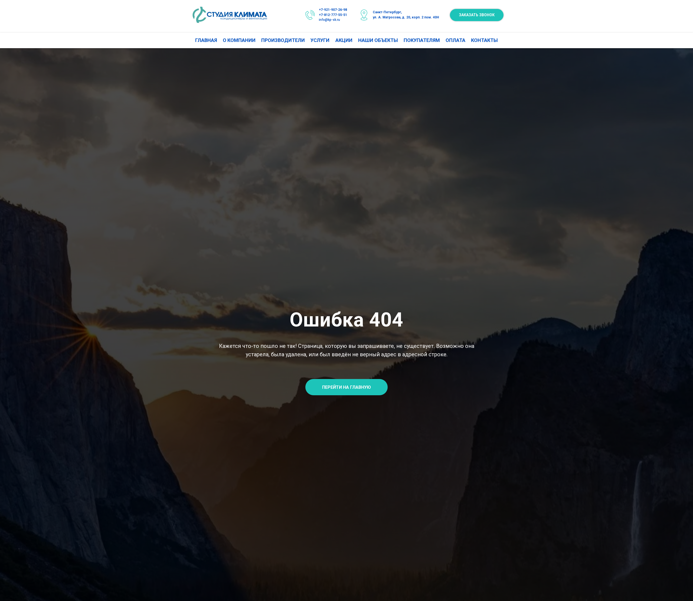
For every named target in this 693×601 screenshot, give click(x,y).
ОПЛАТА (455, 40)
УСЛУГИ (319, 40)
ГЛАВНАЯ (206, 40)
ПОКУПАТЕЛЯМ (422, 40)
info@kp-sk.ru (329, 20)
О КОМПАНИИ (239, 40)
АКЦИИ (343, 40)
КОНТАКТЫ (484, 40)
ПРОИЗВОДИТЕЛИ (283, 40)
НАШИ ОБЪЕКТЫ (378, 40)
